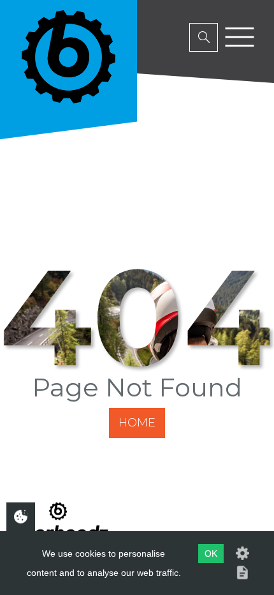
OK (211, 553)
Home (137, 423)
